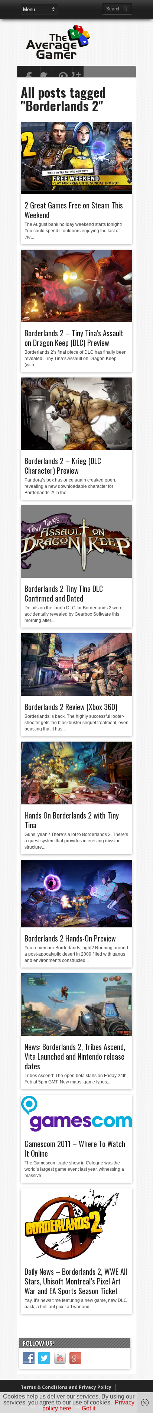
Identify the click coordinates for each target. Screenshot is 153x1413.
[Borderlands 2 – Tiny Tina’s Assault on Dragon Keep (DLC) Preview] (76, 320)
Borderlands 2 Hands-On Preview (70, 938)
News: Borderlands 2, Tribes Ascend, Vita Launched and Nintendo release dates (75, 1056)
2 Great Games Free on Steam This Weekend (74, 210)
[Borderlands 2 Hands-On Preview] (76, 926)
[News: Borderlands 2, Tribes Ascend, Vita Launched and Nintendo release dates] (76, 1034)
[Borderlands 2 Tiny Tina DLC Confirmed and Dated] (76, 576)
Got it (88, 1408)
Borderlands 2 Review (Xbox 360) (71, 706)
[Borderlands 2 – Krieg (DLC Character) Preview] (76, 448)
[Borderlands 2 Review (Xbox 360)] (76, 694)
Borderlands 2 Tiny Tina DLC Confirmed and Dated (64, 593)
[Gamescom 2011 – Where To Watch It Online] (76, 1131)
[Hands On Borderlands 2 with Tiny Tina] (76, 803)
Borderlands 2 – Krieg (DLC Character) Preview (63, 465)
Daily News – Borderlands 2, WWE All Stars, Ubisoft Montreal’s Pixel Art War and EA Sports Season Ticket (76, 1281)
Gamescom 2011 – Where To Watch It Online (75, 1148)
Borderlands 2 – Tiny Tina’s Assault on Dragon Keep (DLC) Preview (74, 337)
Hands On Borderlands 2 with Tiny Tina (72, 820)
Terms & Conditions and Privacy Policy (66, 1387)
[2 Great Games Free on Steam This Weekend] (76, 192)
